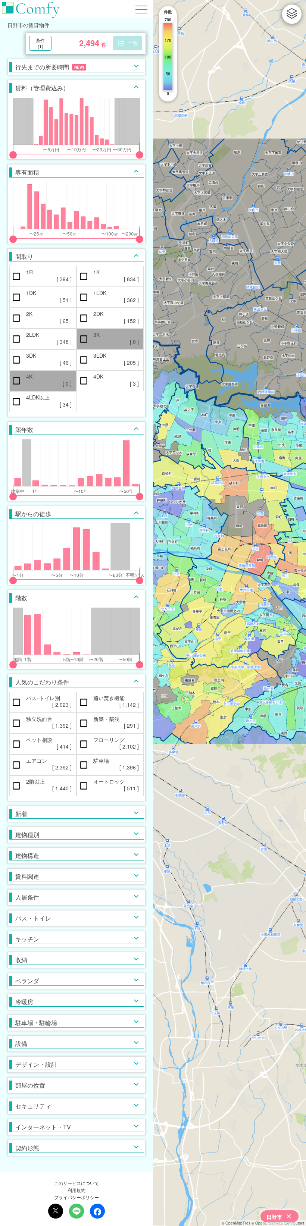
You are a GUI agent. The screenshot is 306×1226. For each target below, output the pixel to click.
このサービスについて (76, 1183)
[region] (229, 613)
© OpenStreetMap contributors (278, 1223)
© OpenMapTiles (236, 1223)
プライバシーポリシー (76, 1197)
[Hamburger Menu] (141, 8)
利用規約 (76, 1190)
